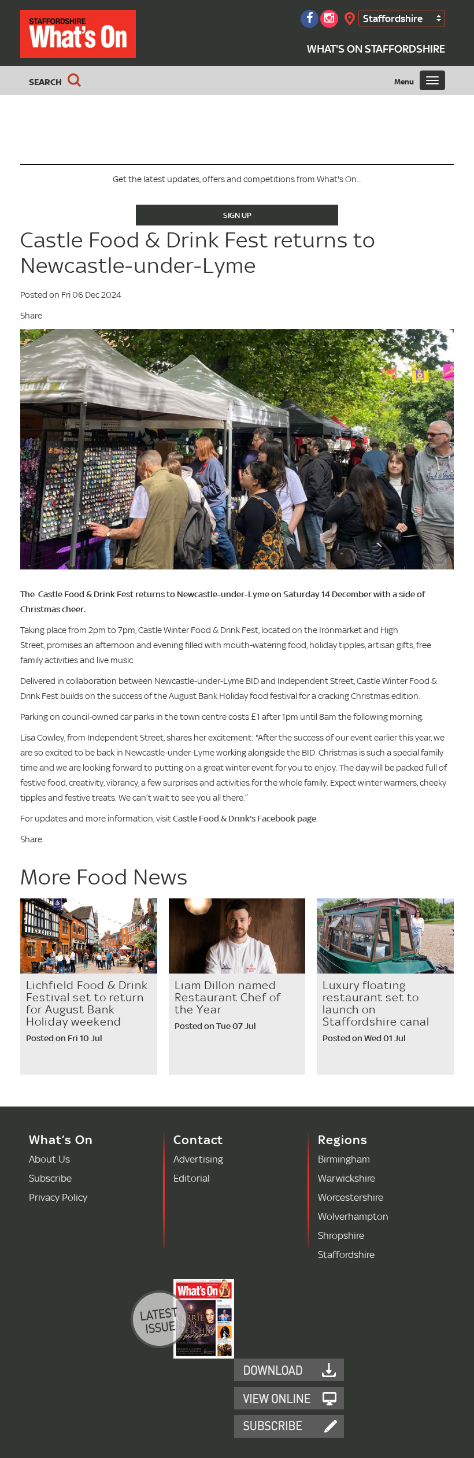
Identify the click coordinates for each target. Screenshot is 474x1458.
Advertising (198, 1159)
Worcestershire (350, 1197)
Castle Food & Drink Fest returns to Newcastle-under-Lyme (198, 252)
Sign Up (237, 215)
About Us (49, 1159)
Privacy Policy (58, 1197)
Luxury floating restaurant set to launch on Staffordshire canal (376, 1003)
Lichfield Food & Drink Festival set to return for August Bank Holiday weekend (87, 1003)
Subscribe (50, 1178)
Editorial (191, 1178)
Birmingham (344, 1159)
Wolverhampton (353, 1216)
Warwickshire (346, 1178)
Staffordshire (393, 18)
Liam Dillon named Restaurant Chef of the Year (228, 997)
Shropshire (341, 1235)
